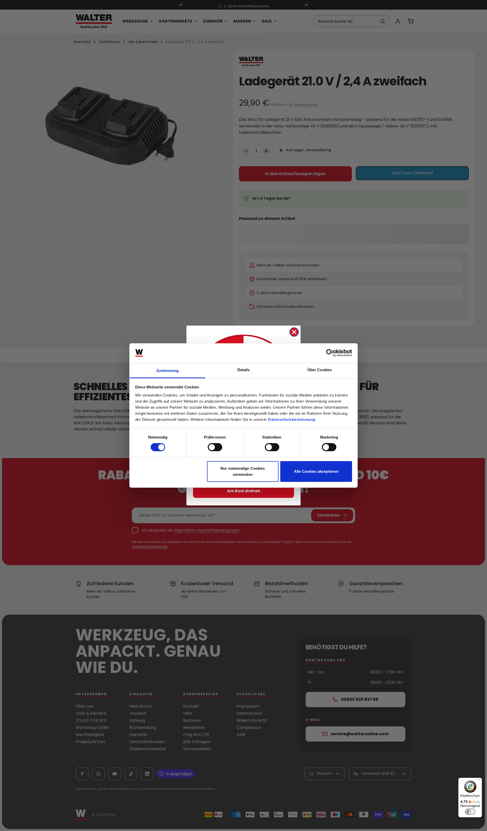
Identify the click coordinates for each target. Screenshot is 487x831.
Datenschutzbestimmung (291, 419)
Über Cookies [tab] (319, 370)
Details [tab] (243, 370)
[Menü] (479, 781)
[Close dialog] (294, 332)
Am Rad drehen (243, 491)
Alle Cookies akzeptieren (316, 471)
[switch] (215, 447)
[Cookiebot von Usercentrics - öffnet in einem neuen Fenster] (330, 353)
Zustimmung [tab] (167, 370)
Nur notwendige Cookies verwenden (242, 471)
